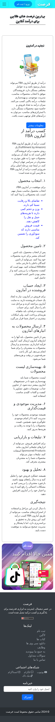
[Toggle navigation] (4, 4)
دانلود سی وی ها (35, 643)
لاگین (42, 635)
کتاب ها (41, 639)
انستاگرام (13, 672)
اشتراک (27, 697)
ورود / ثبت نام (23, 4)
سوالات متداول (36, 655)
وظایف (41, 647)
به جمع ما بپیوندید (35, 651)
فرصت (44, 4)
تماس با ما (39, 659)
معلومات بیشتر (36, 125)
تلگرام (27, 672)
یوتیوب (40, 672)
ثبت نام (27, 545)
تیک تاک (26, 675)
